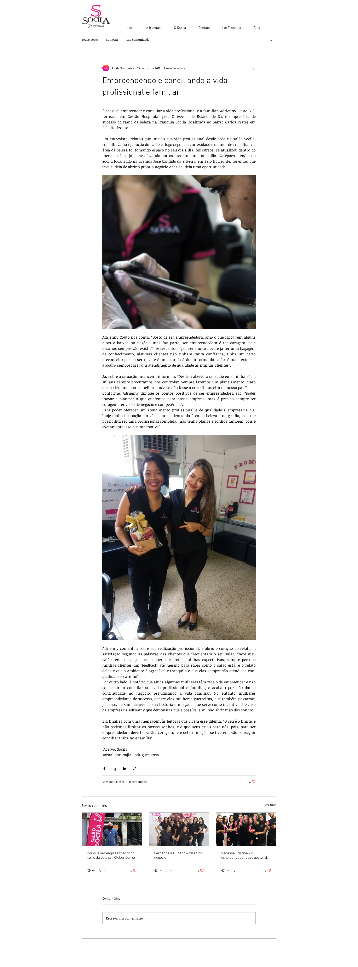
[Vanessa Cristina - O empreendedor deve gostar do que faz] (246, 829)
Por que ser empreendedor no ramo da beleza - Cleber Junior (111, 855)
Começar (112, 39)
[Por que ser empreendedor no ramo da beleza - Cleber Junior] (112, 829)
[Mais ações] (253, 68)
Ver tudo (270, 805)
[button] (271, 39)
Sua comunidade (137, 39)
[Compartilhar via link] (135, 769)
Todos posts (90, 39)
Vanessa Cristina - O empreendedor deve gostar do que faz (245, 855)
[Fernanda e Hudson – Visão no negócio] (179, 829)
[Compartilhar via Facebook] (104, 769)
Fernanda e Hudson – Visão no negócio (178, 855)
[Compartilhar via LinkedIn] (125, 769)
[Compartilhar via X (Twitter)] (114, 769)
